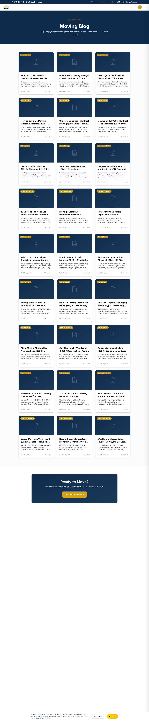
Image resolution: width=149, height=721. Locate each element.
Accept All (112, 716)
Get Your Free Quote (74, 494)
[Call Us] (140, 7)
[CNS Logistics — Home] (6, 7)
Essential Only (98, 716)
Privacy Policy (45, 718)
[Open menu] (145, 7)
